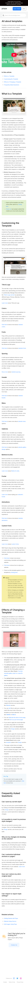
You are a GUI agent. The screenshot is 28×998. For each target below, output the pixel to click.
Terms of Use (12, 982)
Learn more (5, 303)
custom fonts (15, 544)
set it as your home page (16, 719)
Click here (4, 324)
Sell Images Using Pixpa (10, 924)
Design (13, 729)
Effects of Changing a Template (12, 82)
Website (8, 705)
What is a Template (9, 76)
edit (10, 708)
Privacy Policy (20, 982)
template (8, 742)
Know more (5, 372)
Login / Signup (16, 8)
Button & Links (15, 471)
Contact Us (14, 945)
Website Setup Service (10, 921)
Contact (5, 982)
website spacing (16, 372)
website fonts (22, 348)
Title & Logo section (9, 295)
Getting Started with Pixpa (11, 918)
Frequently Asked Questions (11, 85)
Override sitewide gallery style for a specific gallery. (13, 673)
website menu (22, 421)
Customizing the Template (11, 79)
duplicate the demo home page (17, 717)
